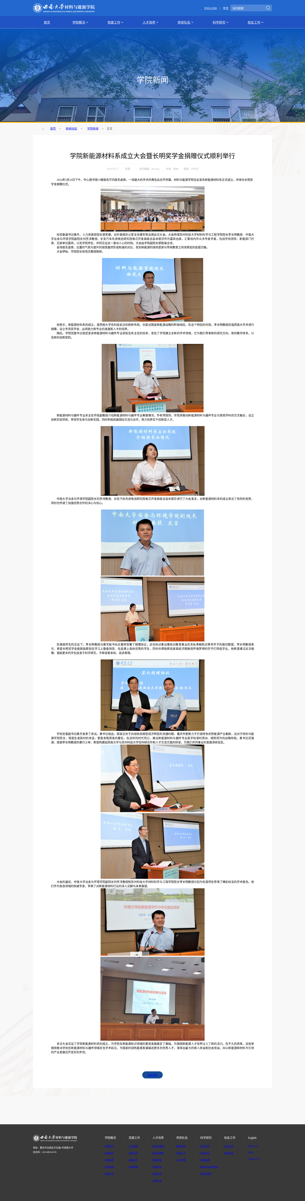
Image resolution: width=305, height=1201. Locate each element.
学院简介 (109, 1146)
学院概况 (78, 22)
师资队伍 (184, 22)
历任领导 (109, 1167)
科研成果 (205, 1160)
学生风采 (157, 1173)
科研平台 (205, 1153)
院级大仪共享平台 (209, 1167)
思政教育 (157, 1160)
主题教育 (133, 1167)
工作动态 (133, 1146)
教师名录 (181, 1146)
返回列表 (152, 1075)
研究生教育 (158, 1153)
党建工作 (113, 22)
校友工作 (254, 22)
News (250, 1152)
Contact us (253, 1158)
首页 (47, 22)
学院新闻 (92, 128)
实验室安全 (206, 1173)
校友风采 (228, 1153)
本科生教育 (158, 1146)
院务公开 (109, 1173)
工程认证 (157, 1180)
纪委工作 (133, 1160)
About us (253, 1145)
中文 (226, 8)
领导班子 (109, 1153)
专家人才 (181, 1153)
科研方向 (205, 1146)
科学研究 (219, 22)
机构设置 (109, 1160)
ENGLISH (210, 8)
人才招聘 (181, 1160)
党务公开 (133, 1153)
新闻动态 (71, 128)
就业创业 (157, 1167)
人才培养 (149, 22)
